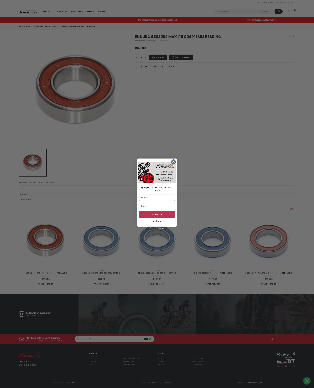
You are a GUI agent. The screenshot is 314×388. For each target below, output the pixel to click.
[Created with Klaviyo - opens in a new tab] (157, 228)
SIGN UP (157, 214)
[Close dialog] (173, 161)
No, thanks (157, 221)
